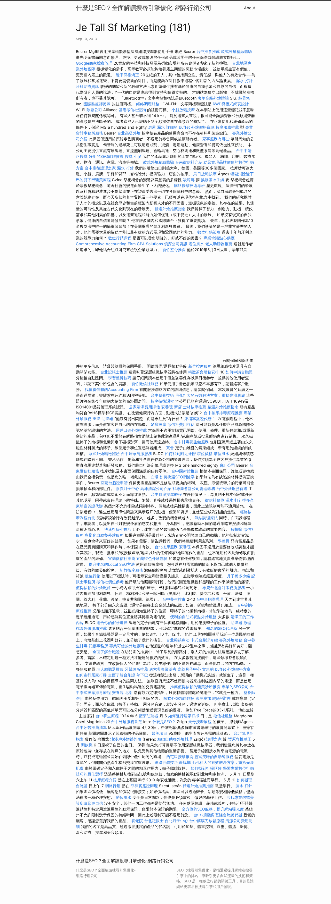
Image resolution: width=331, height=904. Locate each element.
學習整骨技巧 (120, 377)
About (249, 7)
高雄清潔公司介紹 (155, 488)
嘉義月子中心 (127, 488)
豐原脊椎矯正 (240, 739)
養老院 (137, 820)
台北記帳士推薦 (113, 372)
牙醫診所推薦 (136, 669)
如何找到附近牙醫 (180, 453)
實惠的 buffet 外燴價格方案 (226, 669)
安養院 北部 (122, 692)
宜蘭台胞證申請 (114, 482)
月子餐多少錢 (238, 576)
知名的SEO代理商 (221, 628)
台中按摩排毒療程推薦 (224, 412)
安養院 (185, 546)
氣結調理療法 (206, 517)
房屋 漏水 (156, 127)
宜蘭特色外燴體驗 (151, 558)
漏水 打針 (244, 80)
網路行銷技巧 (166, 762)
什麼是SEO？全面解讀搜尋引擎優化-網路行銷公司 (143, 7)
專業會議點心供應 (219, 238)
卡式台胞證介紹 (204, 640)
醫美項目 (159, 733)
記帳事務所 (98, 645)
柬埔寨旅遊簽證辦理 (213, 698)
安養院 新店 (171, 407)
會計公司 (227, 465)
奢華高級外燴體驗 (213, 98)
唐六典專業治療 (162, 669)
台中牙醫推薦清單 (91, 727)
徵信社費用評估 (181, 424)
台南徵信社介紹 (188, 162)
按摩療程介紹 (105, 779)
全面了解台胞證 (106, 651)
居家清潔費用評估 (144, 407)
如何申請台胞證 (239, 372)
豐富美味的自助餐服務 (214, 756)
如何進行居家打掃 (91, 675)
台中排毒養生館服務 (192, 441)
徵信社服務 (223, 715)
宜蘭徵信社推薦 (121, 558)
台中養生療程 (107, 715)
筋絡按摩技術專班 (190, 185)
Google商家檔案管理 (94, 63)
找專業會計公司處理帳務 (194, 488)
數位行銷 (92, 576)
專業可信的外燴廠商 (126, 645)
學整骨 (223, 541)
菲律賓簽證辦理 (144, 785)
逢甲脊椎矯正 (128, 74)
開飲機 (87, 745)
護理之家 (214, 739)
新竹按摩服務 (200, 366)
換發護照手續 (212, 179)
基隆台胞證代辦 (228, 814)
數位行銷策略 (209, 232)
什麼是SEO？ (164, 721)
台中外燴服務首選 (231, 488)
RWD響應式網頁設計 (231, 103)
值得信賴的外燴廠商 (93, 587)
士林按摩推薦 (194, 407)
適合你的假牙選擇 (111, 622)
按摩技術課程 (163, 401)
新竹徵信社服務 (144, 383)
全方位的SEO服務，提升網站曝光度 (213, 809)
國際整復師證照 (96, 103)
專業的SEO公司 (235, 686)
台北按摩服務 (166, 546)
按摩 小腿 (133, 156)
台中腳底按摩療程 (167, 494)
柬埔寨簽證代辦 (198, 418)
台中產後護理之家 (100, 168)
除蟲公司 (94, 109)
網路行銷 (112, 785)
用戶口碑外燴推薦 (132, 430)
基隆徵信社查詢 (132, 109)
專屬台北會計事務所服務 (223, 587)
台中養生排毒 (174, 599)
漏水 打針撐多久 (240, 500)
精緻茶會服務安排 (203, 372)
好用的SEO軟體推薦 (106, 156)
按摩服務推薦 (228, 127)
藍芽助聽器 (148, 715)
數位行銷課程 (119, 238)
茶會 (170, 447)
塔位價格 (205, 453)
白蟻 (154, 476)
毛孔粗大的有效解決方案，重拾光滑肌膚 (210, 395)
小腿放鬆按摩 (184, 109)
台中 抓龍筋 (203, 814)
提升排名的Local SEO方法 (112, 564)
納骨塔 (244, 98)
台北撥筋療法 (177, 640)
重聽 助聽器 (103, 418)
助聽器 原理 (241, 622)
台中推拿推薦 (209, 51)
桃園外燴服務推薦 (92, 628)
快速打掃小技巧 (117, 529)
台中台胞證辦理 (209, 599)
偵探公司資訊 (175, 243)
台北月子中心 (176, 820)
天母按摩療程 (200, 721)
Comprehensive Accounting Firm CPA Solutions (119, 243)
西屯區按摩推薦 (180, 756)
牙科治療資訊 (87, 86)
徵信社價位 (214, 500)
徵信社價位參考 (110, 581)
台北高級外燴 (129, 133)
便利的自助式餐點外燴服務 (193, 616)
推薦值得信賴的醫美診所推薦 (195, 686)
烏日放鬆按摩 (205, 173)
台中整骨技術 (162, 395)
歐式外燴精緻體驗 (236, 51)
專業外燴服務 (230, 640)
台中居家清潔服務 (136, 453)
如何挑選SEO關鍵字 (177, 476)
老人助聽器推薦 (218, 243)
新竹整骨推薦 (174, 249)
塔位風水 (196, 243)
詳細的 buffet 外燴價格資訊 (190, 127)
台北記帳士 (154, 820)
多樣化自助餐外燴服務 (104, 535)
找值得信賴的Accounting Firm (111, 389)
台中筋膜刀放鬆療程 (207, 820)
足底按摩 (158, 424)
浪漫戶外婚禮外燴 (125, 739)
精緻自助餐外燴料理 (175, 739)
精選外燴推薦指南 (170, 208)
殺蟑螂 (189, 179)
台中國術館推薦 (185, 471)
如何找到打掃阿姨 (206, 768)
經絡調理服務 (147, 103)
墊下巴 (142, 675)
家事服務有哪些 (215, 138)
